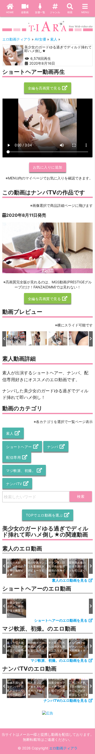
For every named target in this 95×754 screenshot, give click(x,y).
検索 (69, 12)
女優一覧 (40, 12)
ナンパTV (14, 484)
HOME (10, 12)
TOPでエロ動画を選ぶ (44, 515)
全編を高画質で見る (44, 88)
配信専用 (13, 457)
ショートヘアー (19, 447)
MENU (85, 12)
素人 (9, 433)
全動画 (25, 12)
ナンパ (52, 447)
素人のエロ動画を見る (69, 580)
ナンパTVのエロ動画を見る (65, 700)
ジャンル (55, 12)
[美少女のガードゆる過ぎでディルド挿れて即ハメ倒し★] (13, 55)
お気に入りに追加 (47, 167)
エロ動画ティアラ (63, 748)
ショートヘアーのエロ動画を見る (60, 620)
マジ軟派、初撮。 (20, 470)
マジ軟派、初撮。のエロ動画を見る (59, 660)
